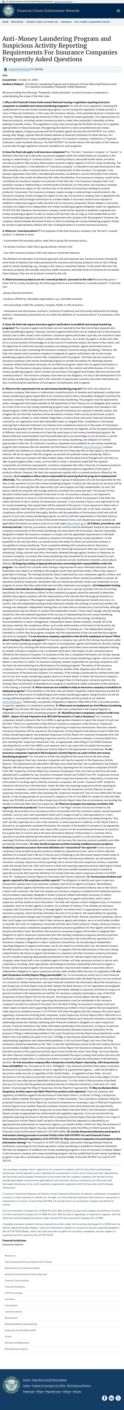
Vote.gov (77, 1391)
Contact (27, 1380)
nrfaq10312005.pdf (19, 69)
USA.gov (67, 1391)
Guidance (66, 22)
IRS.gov (40, 1391)
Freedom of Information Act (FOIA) (48, 1386)
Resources (17, 22)
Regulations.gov (53, 1391)
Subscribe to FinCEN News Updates (49, 1380)
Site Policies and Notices (79, 1386)
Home (5, 22)
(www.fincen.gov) (92, 447)
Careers (26, 1386)
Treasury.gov (29, 1391)
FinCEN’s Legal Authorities (42, 22)
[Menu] (119, 10)
